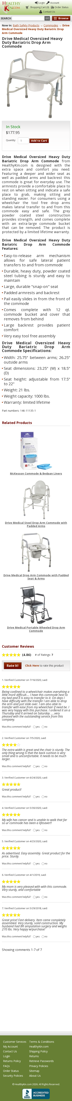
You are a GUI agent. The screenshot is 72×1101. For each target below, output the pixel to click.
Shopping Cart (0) (39, 7)
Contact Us (49, 11)
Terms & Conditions (41, 1041)
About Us (35, 1075)
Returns (34, 1056)
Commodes (51, 25)
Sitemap (34, 1071)
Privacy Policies (38, 1066)
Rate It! (12, 665)
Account (54, 2)
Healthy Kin (11, 7)
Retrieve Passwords (41, 1061)
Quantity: (11, 140)
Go (47, 18)
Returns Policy (12, 1061)
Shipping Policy (38, 1051)
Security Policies (13, 1075)
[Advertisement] (36, 991)
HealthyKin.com (39, 1046)
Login (42, 2)
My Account (10, 1046)
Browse (63, 18)
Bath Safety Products (26, 25)
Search (6, 18)
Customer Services (14, 1041)
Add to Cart (39, 140)
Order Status (61, 7)
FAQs (6, 1066)
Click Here (32, 665)
